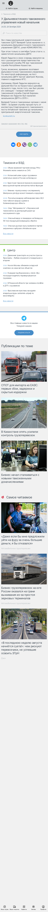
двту (19, 124)
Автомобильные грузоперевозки (15, 548)
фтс (22, 124)
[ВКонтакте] (13, 144)
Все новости (8, 234)
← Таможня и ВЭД (8, 14)
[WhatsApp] (30, 144)
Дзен (3, 658)
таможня (4, 124)
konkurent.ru (9, 116)
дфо (26, 124)
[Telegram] (35, 144)
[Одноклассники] (19, 144)
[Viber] (24, 144)
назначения (12, 124)
